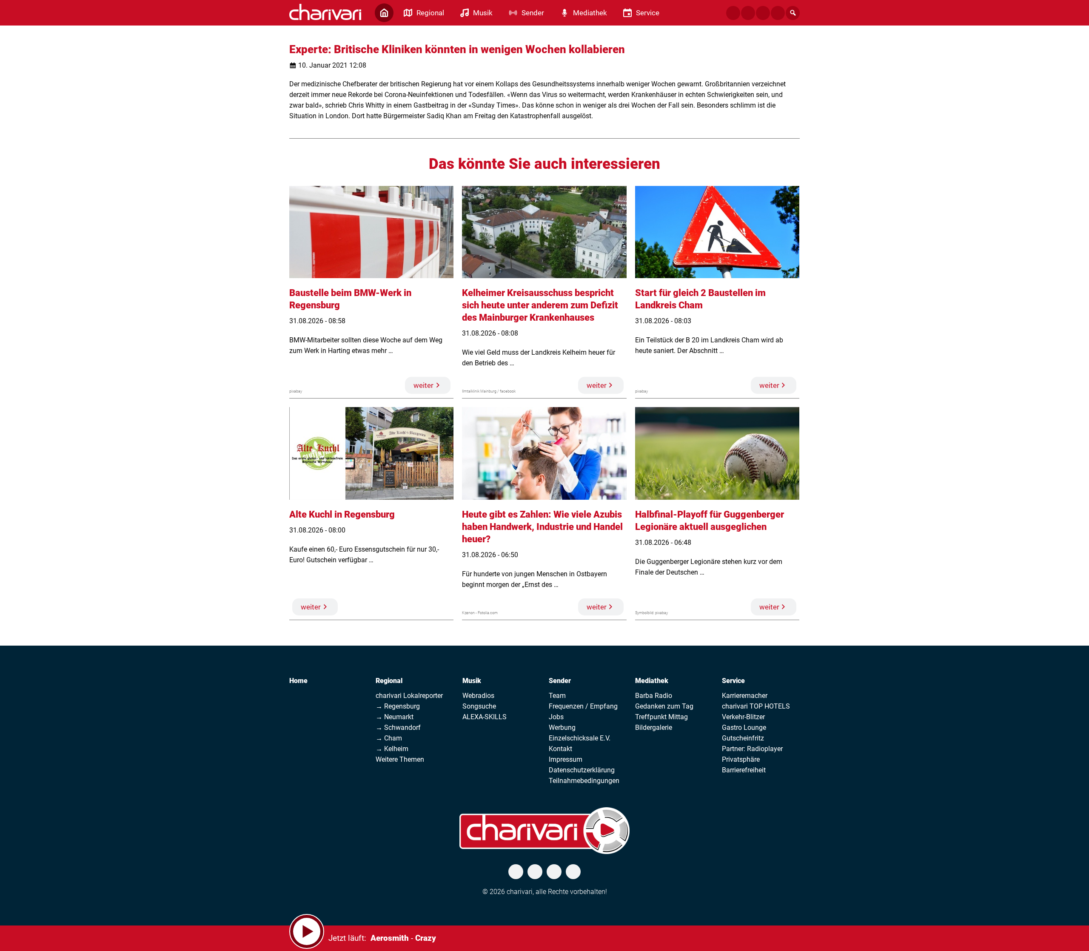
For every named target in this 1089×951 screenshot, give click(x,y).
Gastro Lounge (744, 727)
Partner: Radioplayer (752, 749)
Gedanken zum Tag (664, 706)
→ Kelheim (392, 749)
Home (298, 681)
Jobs (556, 717)
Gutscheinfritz (743, 738)
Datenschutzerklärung (582, 770)
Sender (560, 681)
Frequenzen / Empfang (583, 706)
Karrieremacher (744, 696)
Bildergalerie (653, 727)
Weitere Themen (400, 759)
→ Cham (389, 738)
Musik (471, 681)
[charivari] (325, 12)
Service (733, 681)
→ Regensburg (398, 706)
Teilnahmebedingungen (584, 781)
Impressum (565, 759)
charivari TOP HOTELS (756, 706)
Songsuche (479, 706)
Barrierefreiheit (744, 770)
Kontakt (560, 749)
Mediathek (651, 681)
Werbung (562, 727)
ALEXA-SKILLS (484, 717)
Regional (389, 681)
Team (557, 696)
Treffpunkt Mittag (661, 717)
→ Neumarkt (394, 717)
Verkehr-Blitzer (743, 717)
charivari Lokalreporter (409, 696)
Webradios (478, 696)
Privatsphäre (741, 759)
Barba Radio (653, 696)
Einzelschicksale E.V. (579, 738)
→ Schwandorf (398, 727)
